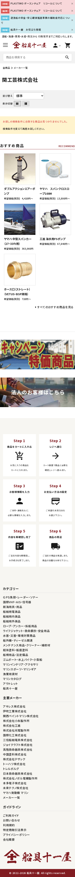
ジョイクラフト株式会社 (18, 745)
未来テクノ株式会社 (15, 788)
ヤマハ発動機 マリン (15, 793)
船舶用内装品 (12, 616)
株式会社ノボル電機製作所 (20, 778)
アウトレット (10, 684)
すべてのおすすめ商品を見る (55, 307)
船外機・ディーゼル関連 (18, 640)
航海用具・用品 (12, 607)
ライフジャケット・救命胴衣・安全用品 (26, 631)
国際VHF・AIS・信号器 (17, 602)
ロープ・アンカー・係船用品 (20, 626)
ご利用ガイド (11, 815)
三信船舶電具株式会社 (17, 740)
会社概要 (9, 839)
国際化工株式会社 (15, 735)
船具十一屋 (10, 688)
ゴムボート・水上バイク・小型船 (22, 660)
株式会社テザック (14, 759)
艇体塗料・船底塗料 (15, 650)
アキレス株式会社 (14, 706)
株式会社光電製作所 (16, 730)
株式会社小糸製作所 (16, 721)
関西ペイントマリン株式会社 (21, 716)
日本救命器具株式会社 (17, 773)
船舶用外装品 (12, 621)
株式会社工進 (12, 726)
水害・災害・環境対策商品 (19, 636)
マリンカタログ (12, 679)
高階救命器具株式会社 (17, 749)
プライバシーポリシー (16, 835)
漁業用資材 (10, 674)
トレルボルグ (11, 769)
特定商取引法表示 (15, 830)
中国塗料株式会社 (15, 754)
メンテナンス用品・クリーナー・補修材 (26, 645)
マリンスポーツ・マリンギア (19, 669)
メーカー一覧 (21, 67)
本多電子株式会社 (15, 783)
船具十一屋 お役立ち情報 (26, 29)
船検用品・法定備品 (15, 655)
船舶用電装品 (12, 612)
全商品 (6, 67)
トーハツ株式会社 (14, 764)
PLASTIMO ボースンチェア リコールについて (36, 3)
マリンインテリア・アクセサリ (20, 664)
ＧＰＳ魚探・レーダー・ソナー (20, 597)
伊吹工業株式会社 (15, 711)
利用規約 (9, 825)
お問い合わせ (11, 820)
